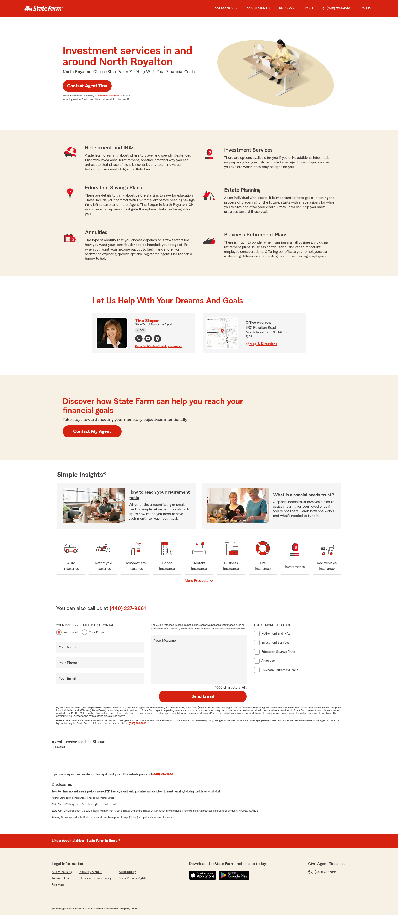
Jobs (308, 8)
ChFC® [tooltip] (140, 330)
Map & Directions (263, 344)
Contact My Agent (92, 431)
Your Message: (165, 640)
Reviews (286, 8)
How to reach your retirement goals (159, 495)
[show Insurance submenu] (235, 8)
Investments (258, 8)
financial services (108, 95)
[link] (43, 8)
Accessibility (127, 872)
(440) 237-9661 (338, 8)
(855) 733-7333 (137, 723)
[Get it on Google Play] (234, 875)
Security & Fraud (90, 872)
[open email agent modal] (148, 339)
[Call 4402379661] (139, 338)
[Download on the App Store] (203, 875)
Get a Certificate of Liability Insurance (158, 346)
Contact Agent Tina (87, 86)
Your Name (67, 647)
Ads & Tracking (62, 872)
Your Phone (97, 632)
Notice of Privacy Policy (95, 878)
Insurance (224, 8)
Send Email (202, 696)
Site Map (58, 884)
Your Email (71, 632)
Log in (365, 8)
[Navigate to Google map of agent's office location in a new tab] (157, 338)
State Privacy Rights (132, 878)
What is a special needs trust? (303, 495)
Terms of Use (60, 878)
